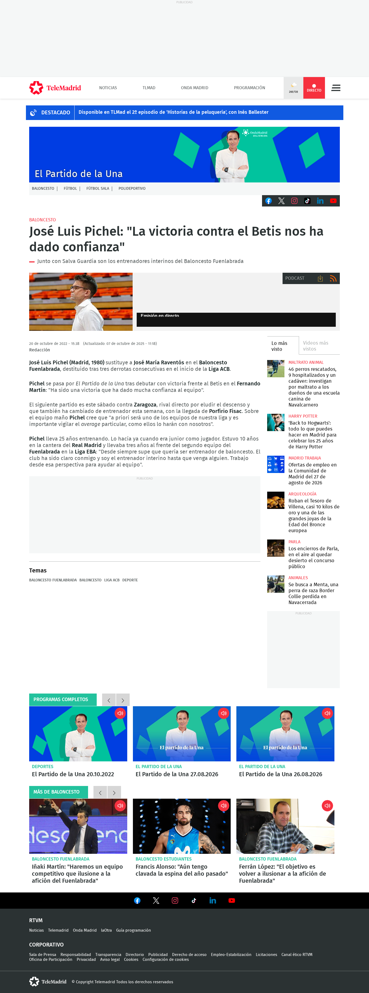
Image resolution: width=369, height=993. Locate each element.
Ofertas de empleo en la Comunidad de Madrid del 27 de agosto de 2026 (275, 464)
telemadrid (47, 982)
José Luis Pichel (81, 302)
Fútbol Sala (97, 189)
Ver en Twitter (156, 901)
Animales (298, 578)
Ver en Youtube (231, 900)
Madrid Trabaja (305, 458)
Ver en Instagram (175, 900)
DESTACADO (55, 112)
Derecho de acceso (189, 955)
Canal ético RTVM (297, 955)
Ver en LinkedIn (212, 900)
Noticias (108, 88)
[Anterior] (109, 700)
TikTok (307, 201)
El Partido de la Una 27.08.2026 (182, 733)
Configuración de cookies (166, 960)
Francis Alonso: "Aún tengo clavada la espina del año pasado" (182, 826)
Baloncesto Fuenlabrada (53, 580)
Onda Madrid (194, 88)
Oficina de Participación (50, 960)
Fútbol (70, 189)
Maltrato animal (306, 362)
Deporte (130, 580)
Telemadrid (58, 930)
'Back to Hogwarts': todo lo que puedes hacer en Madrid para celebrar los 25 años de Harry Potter (275, 422)
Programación (249, 88)
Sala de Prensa (42, 955)
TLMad (149, 88)
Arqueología (302, 494)
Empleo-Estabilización (231, 955)
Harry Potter (303, 416)
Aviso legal (110, 960)
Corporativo (46, 945)
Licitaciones (266, 955)
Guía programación (133, 930)
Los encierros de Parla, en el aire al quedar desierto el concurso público (275, 548)
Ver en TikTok (194, 901)
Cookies (131, 960)
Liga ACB (112, 580)
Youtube (333, 200)
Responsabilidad (76, 955)
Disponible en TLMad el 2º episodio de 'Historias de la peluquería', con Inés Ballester (174, 112)
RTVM (36, 920)
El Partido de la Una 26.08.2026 (285, 733)
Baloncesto (43, 189)
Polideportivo (132, 189)
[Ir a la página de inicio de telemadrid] (55, 88)
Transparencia (108, 955)
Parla (294, 542)
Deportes (42, 766)
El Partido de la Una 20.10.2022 (78, 733)
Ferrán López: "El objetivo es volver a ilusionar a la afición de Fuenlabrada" (285, 826)
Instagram (294, 200)
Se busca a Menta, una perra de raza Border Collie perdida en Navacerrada (275, 583)
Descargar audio (320, 278)
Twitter (281, 201)
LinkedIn (320, 200)
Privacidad (86, 960)
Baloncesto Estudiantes (164, 859)
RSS (333, 278)
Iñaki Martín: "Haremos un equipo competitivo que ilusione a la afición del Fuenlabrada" (78, 826)
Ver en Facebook (137, 901)
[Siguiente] (123, 700)
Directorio (135, 955)
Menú (336, 88)
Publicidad (158, 955)
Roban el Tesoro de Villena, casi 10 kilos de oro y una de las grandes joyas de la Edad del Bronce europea (275, 500)
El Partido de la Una (159, 766)
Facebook (268, 201)
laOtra (106, 930)
